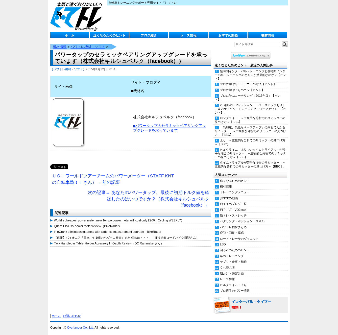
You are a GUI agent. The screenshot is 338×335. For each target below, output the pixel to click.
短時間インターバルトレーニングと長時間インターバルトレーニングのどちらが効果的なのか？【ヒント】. (250, 75)
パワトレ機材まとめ (233, 227)
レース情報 (188, 35)
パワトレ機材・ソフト (88, 47)
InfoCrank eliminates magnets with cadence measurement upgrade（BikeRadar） (109, 232)
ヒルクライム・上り (233, 285)
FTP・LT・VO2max (233, 210)
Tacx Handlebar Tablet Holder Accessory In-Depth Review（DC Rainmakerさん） (109, 243)
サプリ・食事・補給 (233, 261)
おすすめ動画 (228, 35)
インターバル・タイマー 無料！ (251, 305)
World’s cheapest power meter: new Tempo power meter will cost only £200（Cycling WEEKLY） (119, 220)
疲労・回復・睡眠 (232, 233)
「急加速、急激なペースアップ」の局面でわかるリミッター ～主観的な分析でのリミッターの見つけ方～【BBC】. (250, 131)
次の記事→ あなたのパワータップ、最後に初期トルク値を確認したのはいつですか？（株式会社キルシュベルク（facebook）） (148, 199)
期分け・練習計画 (232, 273)
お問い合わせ (72, 316)
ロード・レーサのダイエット (239, 238)
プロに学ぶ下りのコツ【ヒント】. (242, 90)
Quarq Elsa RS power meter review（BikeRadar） (87, 226)
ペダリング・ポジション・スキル (242, 221)
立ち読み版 (227, 267)
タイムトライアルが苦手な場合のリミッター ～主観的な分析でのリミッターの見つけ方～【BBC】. (250, 164)
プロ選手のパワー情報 (235, 290)
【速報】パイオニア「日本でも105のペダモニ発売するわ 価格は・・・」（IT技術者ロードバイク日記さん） (126, 237)
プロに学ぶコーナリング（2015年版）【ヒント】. (247, 97)
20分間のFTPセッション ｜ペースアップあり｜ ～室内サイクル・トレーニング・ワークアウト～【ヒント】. (251, 108)
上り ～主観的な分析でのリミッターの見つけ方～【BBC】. (250, 142)
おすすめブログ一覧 (233, 204)
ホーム (69, 35)
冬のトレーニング (232, 256)
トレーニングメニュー (235, 192)
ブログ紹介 (149, 35)
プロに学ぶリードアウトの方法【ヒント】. (248, 84)
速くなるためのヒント (109, 35)
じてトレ (77, 16)
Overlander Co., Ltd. (80, 327)
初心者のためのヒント (235, 250)
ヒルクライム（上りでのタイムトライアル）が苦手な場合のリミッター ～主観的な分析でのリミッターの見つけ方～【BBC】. (250, 153)
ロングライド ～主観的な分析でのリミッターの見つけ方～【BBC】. (250, 119)
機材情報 (267, 35)
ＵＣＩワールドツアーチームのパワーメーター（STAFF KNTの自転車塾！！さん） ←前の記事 (113, 179)
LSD (223, 244)
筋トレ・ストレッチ (233, 215)
